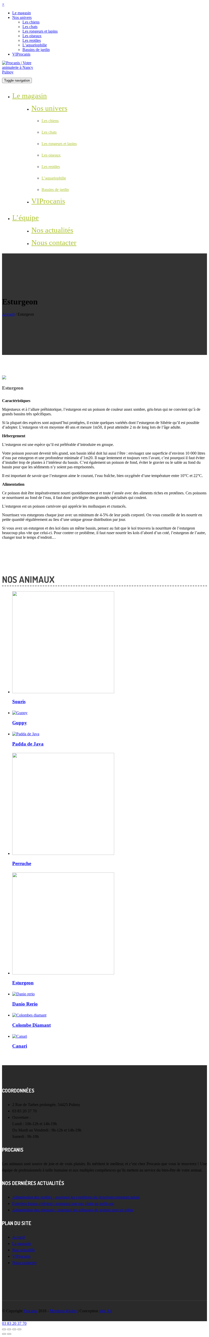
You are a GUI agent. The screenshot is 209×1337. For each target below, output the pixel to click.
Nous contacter (53, 242)
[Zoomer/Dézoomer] (19, 1329)
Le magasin (21, 13)
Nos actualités (52, 230)
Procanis (30, 1311)
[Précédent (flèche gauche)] (4, 1334)
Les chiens (31, 22)
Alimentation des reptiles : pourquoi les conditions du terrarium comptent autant (76, 1197)
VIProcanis (21, 54)
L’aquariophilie (34, 45)
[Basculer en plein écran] (14, 1329)
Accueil (8, 314)
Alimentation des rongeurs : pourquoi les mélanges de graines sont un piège (72, 1210)
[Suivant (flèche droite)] (9, 1334)
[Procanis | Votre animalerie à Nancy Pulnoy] (21, 72)
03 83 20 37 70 (14, 1323)
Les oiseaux (32, 36)
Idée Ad (105, 1311)
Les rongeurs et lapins (40, 31)
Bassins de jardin (36, 49)
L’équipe (25, 217)
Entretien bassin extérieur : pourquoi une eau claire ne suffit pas (63, 1203)
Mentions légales (63, 1311)
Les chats (29, 26)
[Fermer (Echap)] (4, 1329)
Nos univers (22, 17)
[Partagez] (9, 1329)
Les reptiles (31, 40)
